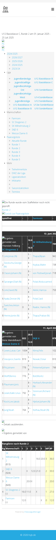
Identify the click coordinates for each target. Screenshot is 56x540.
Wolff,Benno (10, 376)
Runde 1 (16, 144)
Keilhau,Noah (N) (41, 409)
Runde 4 (16, 155)
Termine (16, 191)
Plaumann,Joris (11, 384)
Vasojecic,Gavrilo (12, 359)
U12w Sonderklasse (44, 104)
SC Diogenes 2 (19, 122)
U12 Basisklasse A (22, 104)
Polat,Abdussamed (42, 281)
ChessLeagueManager (32, 512)
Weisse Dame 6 (19, 133)
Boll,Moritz (38, 376)
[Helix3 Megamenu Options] (52, 9)
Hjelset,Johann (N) (41, 401)
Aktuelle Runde (19, 140)
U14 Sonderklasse (44, 97)
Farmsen (16, 118)
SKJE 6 (15, 129)
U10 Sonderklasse (44, 108)
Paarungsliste (13, 137)
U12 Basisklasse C (43, 82)
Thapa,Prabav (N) (41, 315)
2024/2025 (12, 53)
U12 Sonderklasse (44, 101)
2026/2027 (17, 57)
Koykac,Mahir (39, 264)
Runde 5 (16, 159)
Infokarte (16, 180)
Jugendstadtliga (22, 82)
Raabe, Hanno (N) (41, 307)
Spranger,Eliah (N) (12, 281)
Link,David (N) (10, 290)
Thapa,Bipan (39, 256)
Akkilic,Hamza (39, 290)
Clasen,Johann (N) (12, 273)
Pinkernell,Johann (41, 367)
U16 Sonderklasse (44, 89)
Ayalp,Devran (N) (12, 298)
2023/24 (16, 68)
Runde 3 (16, 152)
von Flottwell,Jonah (42, 273)
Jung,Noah (9, 409)
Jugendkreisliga (22, 101)
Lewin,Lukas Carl (12, 350)
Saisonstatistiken (20, 188)
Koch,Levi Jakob (11, 401)
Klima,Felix (38, 350)
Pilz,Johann (9, 367)
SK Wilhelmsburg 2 (21, 125)
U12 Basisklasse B (43, 78)
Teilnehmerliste (19, 169)
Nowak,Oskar (39, 359)
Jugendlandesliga (22, 78)
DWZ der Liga (18, 173)
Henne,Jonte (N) (11, 315)
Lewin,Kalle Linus (12, 393)
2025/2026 (17, 61)
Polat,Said (38, 298)
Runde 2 (16, 148)
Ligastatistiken (19, 176)
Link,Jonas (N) (10, 256)
